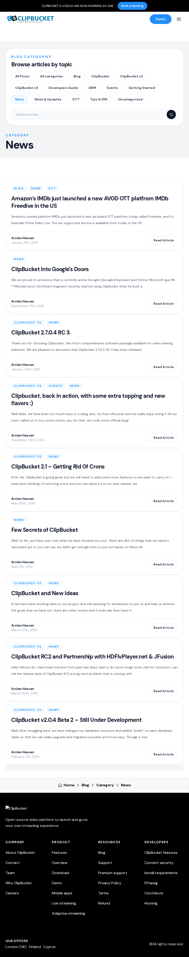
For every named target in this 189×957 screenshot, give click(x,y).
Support (105, 862)
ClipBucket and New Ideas (44, 593)
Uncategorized (130, 99)
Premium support (112, 872)
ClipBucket (100, 76)
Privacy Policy (109, 883)
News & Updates (48, 99)
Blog (77, 76)
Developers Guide (63, 88)
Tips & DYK (98, 99)
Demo (161, 19)
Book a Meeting (132, 6)
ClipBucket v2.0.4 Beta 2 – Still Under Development (76, 719)
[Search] (171, 114)
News (19, 99)
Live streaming (64, 903)
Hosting (151, 903)
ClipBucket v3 (26, 88)
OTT (76, 99)
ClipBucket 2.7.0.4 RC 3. (41, 332)
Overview (59, 862)
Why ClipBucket (19, 883)
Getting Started (142, 88)
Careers (12, 893)
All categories (51, 76)
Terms (103, 893)
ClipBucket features (161, 852)
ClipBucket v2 (131, 76)
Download (60, 872)
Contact (13, 862)
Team (10, 872)
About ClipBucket (20, 852)
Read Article (164, 240)
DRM (92, 88)
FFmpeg (151, 883)
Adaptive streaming (68, 913)
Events (112, 88)
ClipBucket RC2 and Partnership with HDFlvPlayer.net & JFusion (92, 656)
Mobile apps (62, 893)
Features (59, 852)
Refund (104, 903)
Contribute (154, 893)
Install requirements (161, 872)
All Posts (22, 76)
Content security (159, 862)
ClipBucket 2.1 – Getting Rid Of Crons (57, 466)
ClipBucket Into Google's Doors (50, 269)
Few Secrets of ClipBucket (44, 529)
